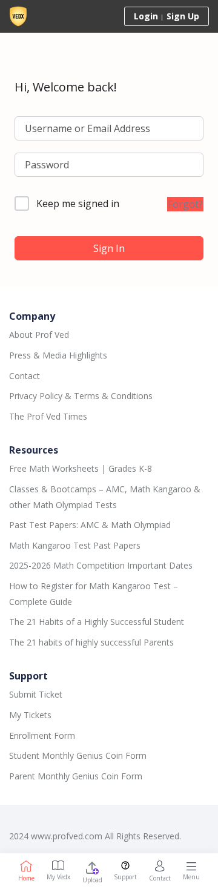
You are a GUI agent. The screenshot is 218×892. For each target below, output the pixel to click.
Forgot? (185, 204)
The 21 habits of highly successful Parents (91, 642)
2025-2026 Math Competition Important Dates (101, 565)
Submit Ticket (35, 694)
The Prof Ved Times (48, 416)
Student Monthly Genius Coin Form (78, 755)
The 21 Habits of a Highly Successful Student (96, 621)
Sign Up (183, 16)
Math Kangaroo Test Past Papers (74, 545)
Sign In (109, 248)
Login (146, 16)
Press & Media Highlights (58, 355)
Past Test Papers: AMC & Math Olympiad (90, 524)
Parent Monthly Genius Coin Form (75, 776)
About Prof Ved (39, 334)
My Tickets (30, 715)
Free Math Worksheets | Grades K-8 (80, 468)
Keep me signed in (77, 203)
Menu (191, 877)
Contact (24, 376)
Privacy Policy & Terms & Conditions (81, 395)
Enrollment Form (42, 735)
